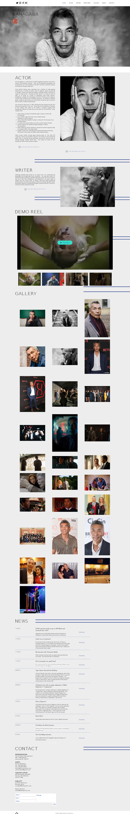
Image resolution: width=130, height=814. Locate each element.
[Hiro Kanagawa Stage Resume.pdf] (66, 152)
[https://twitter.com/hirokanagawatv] (17, 3)
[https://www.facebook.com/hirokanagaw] (23, 3)
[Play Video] (29, 279)
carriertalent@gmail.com (23, 769)
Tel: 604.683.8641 (21, 765)
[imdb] (26, 3)
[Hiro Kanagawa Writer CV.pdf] (25, 189)
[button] (82, 632)
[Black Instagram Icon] (20, 3)
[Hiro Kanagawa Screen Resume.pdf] (19, 147)
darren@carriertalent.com (23, 768)
